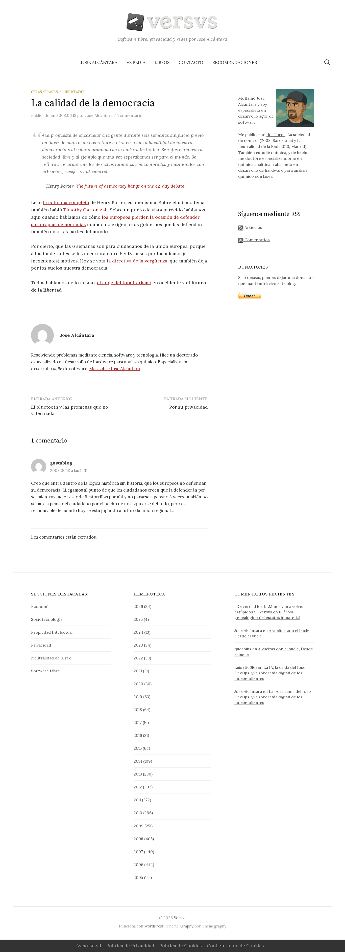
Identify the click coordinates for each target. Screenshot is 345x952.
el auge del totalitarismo (124, 282)
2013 (138, 774)
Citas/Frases (44, 92)
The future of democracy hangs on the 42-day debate (130, 186)
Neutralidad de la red (51, 657)
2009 (138, 825)
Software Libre (45, 670)
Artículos (252, 227)
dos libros (275, 134)
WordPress (154, 926)
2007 (138, 851)
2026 (138, 606)
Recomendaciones (234, 62)
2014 (138, 761)
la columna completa (66, 202)
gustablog (61, 463)
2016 (138, 735)
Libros (162, 62)
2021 (138, 670)
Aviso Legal (88, 945)
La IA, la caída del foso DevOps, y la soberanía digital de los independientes (270, 673)
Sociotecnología (46, 619)
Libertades (73, 92)
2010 (138, 812)
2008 (138, 838)
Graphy (186, 926)
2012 (138, 786)
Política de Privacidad (130, 945)
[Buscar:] (327, 62)
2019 (138, 696)
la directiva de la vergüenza (137, 261)
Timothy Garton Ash (85, 210)
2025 (138, 619)
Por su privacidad (188, 407)
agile (263, 116)
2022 (138, 657)
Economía (41, 606)
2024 (138, 632)
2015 (138, 748)
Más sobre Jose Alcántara (114, 368)
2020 (138, 683)
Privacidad (41, 645)
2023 (138, 645)
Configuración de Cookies (235, 945)
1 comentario (129, 115)
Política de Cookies (180, 945)
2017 (138, 722)
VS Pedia (136, 62)
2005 (138, 877)
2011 (137, 799)
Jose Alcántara (99, 62)
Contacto (191, 62)
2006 (138, 864)
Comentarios (256, 239)
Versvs (180, 917)
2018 (138, 709)
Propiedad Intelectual (51, 632)
